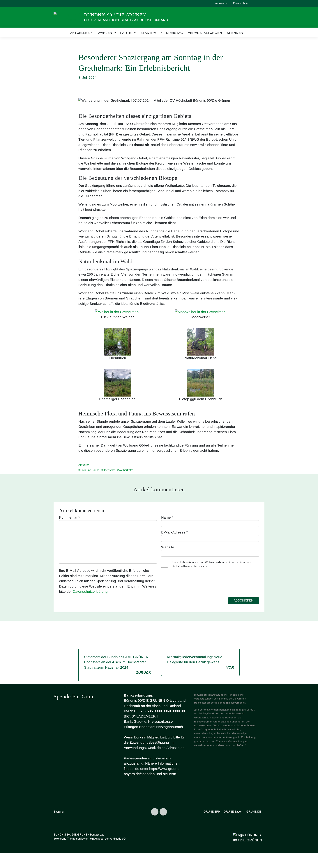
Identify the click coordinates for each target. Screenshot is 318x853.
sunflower (82, 838)
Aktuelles (83, 464)
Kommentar (69, 517)
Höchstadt (109, 470)
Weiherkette (126, 470)
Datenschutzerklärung (90, 591)
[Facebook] (163, 811)
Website (167, 547)
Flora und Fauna (89, 470)
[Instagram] (154, 811)
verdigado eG (117, 838)
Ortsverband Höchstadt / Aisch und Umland (126, 20)
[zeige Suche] (258, 3)
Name (167, 517)
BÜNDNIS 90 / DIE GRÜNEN (115, 14)
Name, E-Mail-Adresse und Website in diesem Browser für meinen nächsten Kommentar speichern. (211, 564)
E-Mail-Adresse (174, 532)
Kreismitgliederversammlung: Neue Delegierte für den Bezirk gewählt (200, 662)
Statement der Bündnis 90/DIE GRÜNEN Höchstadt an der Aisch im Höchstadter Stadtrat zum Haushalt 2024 (117, 665)
